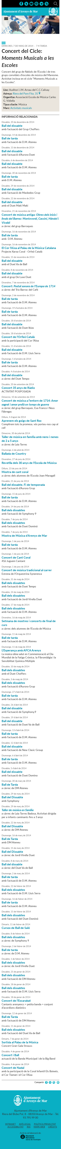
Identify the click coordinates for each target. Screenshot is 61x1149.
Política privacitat (45, 1124)
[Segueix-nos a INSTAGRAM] (36, 3)
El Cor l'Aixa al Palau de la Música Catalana (29, 248)
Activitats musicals (21, 108)
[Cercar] (56, 3)
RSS (28, 1126)
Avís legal (25, 1124)
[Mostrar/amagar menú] (6, 18)
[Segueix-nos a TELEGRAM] (41, 3)
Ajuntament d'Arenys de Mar (20, 11)
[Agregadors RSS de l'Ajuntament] (46, 3)
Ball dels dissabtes (13, 510)
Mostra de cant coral (15, 472)
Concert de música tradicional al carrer (27, 570)
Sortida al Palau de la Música (20, 1042)
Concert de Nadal (13, 1068)
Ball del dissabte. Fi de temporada (23, 485)
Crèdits (52, 1126)
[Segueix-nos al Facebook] (21, 3)
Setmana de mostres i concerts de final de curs (29, 623)
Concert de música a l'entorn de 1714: (30, 402)
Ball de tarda (10, 138)
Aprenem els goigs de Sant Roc (22, 420)
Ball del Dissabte (12, 797)
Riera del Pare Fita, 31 (25, 93)
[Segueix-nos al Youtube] (31, 3)
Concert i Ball (10, 1055)
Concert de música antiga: (30, 218)
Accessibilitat (15, 1126)
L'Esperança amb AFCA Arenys (21, 650)
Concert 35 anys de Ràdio (18, 388)
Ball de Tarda (10, 784)
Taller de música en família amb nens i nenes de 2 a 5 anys (30, 439)
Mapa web (39, 1126)
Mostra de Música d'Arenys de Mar (24, 535)
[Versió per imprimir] (57, 1082)
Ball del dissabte (12, 126)
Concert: (28, 286)
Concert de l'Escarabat (16, 1000)
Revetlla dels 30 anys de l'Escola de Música (29, 463)
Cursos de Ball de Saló (16, 928)
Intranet (10, 1124)
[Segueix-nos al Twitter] (26, 3)
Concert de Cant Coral (16, 557)
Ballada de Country (14, 453)
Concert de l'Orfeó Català (18, 337)
